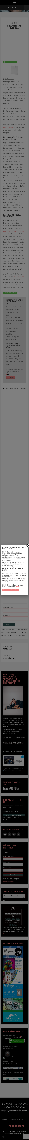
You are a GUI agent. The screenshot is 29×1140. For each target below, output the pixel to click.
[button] (3, 1137)
